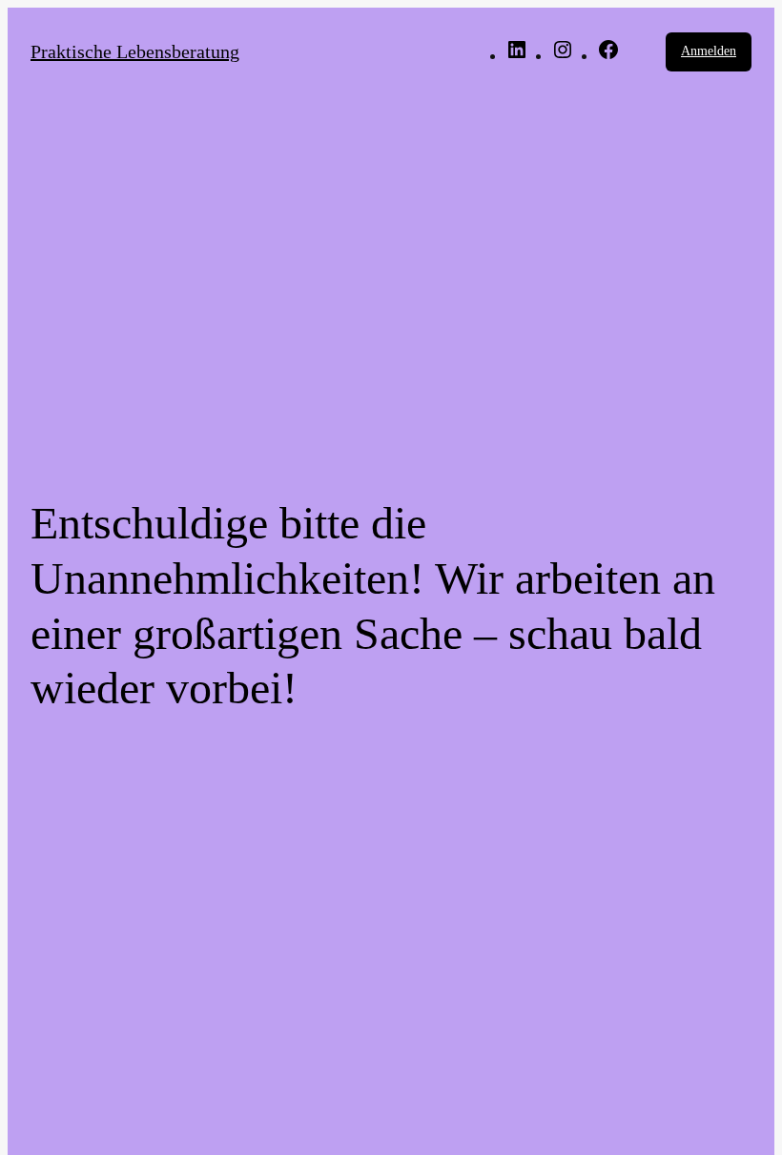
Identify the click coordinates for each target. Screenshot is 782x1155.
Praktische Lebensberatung (135, 51)
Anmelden (708, 51)
